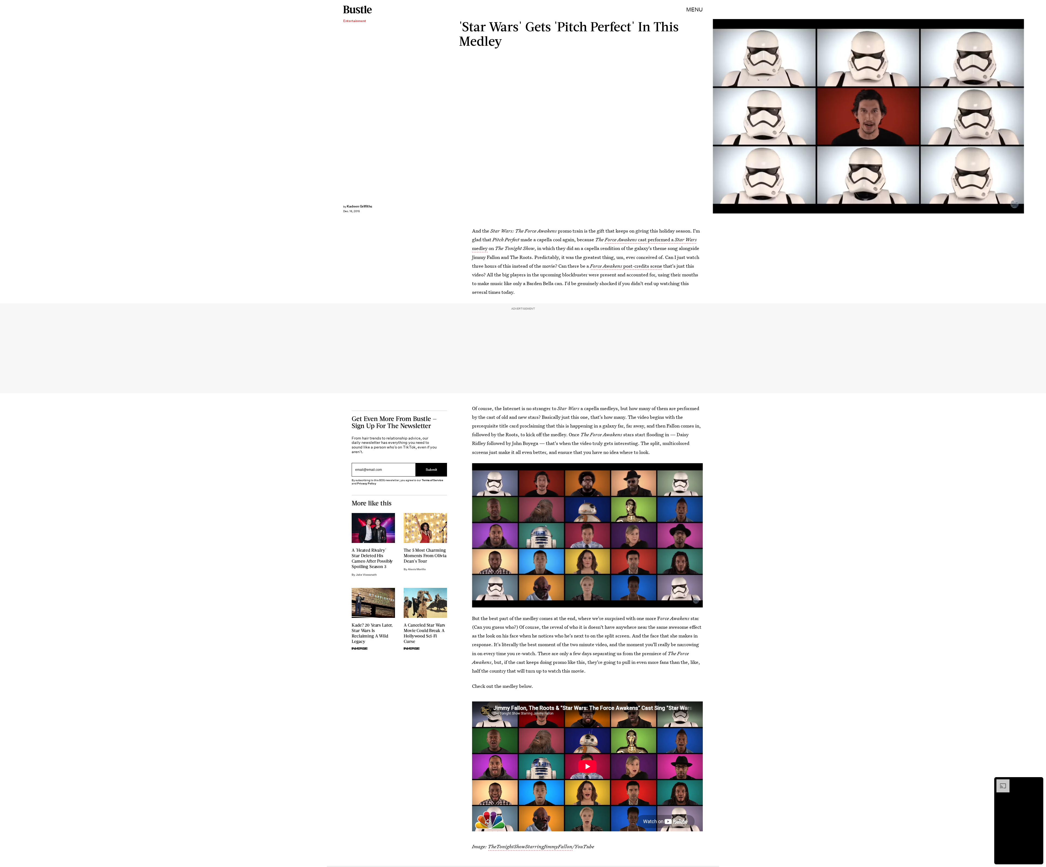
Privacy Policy (366, 483)
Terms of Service (432, 480)
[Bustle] (357, 9)
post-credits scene (626, 266)
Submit (431, 469)
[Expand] (1000, 782)
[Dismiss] (1037, 782)
